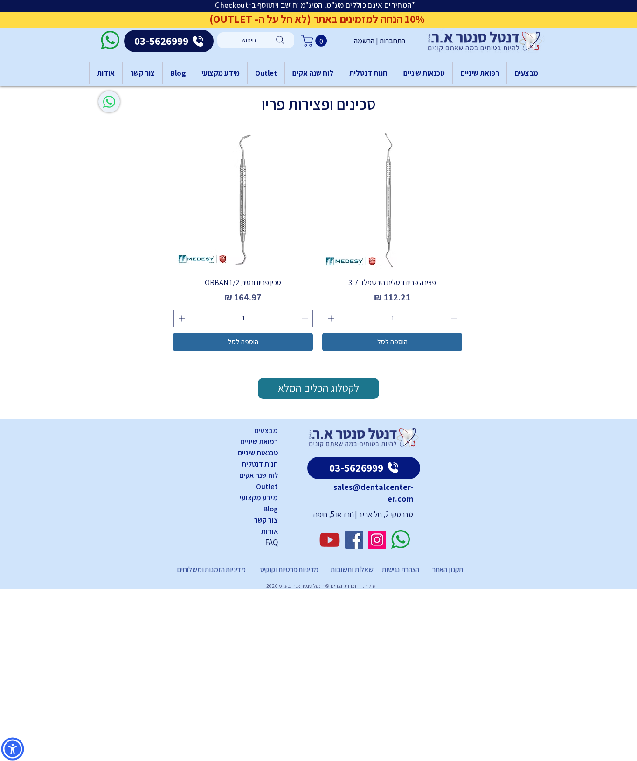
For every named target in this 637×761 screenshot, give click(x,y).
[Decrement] (455, 318)
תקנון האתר (447, 569)
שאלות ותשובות (351, 569)
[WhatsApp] (109, 101)
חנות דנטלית (260, 464)
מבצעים (266, 430)
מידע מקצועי (259, 498)
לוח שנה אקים (258, 475)
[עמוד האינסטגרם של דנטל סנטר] (377, 540)
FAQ (271, 542)
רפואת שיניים (259, 442)
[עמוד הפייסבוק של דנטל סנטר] (354, 540)
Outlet (267, 486)
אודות (269, 531)
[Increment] (330, 318)
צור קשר (266, 520)
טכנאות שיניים (258, 453)
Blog (270, 509)
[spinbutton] (392, 318)
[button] (315, 41)
